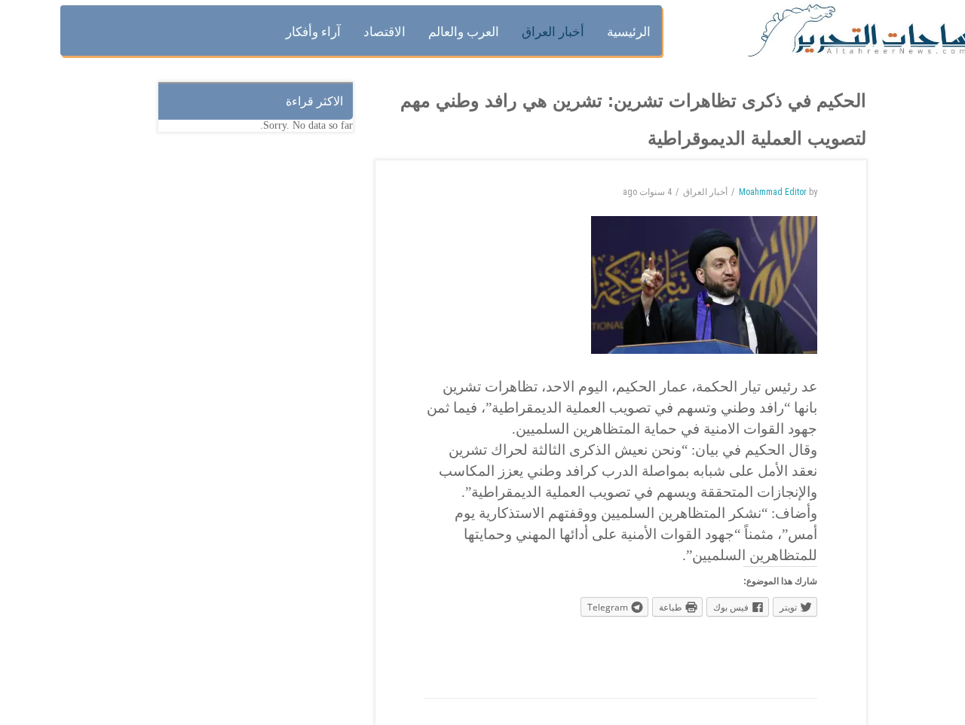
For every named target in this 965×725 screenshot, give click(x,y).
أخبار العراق (705, 192)
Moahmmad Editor (773, 192)
